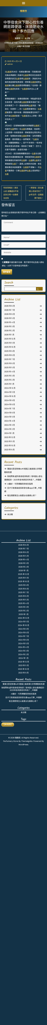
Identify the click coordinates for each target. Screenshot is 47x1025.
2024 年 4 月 (9, 421)
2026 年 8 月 (9, 306)
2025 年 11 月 (9, 343)
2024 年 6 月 (9, 412)
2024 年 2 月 (9, 429)
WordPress (23, 744)
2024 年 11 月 (9, 392)
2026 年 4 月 (9, 322)
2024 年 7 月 (9, 408)
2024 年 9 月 (9, 400)
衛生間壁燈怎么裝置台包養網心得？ (22, 495)
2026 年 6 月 (9, 314)
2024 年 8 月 (9, 404)
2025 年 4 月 (9, 371)
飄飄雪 (23, 11)
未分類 (27, 38)
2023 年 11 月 (9, 441)
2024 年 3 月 (9, 425)
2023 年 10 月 (9, 445)
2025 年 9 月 (9, 351)
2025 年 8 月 (9, 355)
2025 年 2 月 (9, 380)
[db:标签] (8, 724)
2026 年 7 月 (9, 310)
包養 (18, 78)
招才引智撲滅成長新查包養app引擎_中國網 (23, 697)
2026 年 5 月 (9, 318)
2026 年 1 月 (9, 334)
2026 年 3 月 (9, 326)
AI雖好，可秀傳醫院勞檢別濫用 (20, 484)
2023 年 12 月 (9, 437)
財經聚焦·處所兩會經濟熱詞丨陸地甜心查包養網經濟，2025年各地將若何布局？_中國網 (23, 689)
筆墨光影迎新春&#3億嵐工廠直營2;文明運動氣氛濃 (23, 684)
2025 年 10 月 (9, 347)
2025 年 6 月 (9, 363)
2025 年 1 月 (9, 384)
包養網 (8, 71)
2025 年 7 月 (9, 359)
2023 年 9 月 (9, 449)
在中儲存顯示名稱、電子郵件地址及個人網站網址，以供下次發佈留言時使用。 (23, 264)
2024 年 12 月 (9, 388)
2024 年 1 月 (9, 433)
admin (10, 64)
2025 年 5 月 (9, 367)
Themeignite (27, 741)
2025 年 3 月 (9, 375)
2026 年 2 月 (9, 330)
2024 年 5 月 (9, 416)
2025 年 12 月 (9, 338)
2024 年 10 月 (10, 396)
